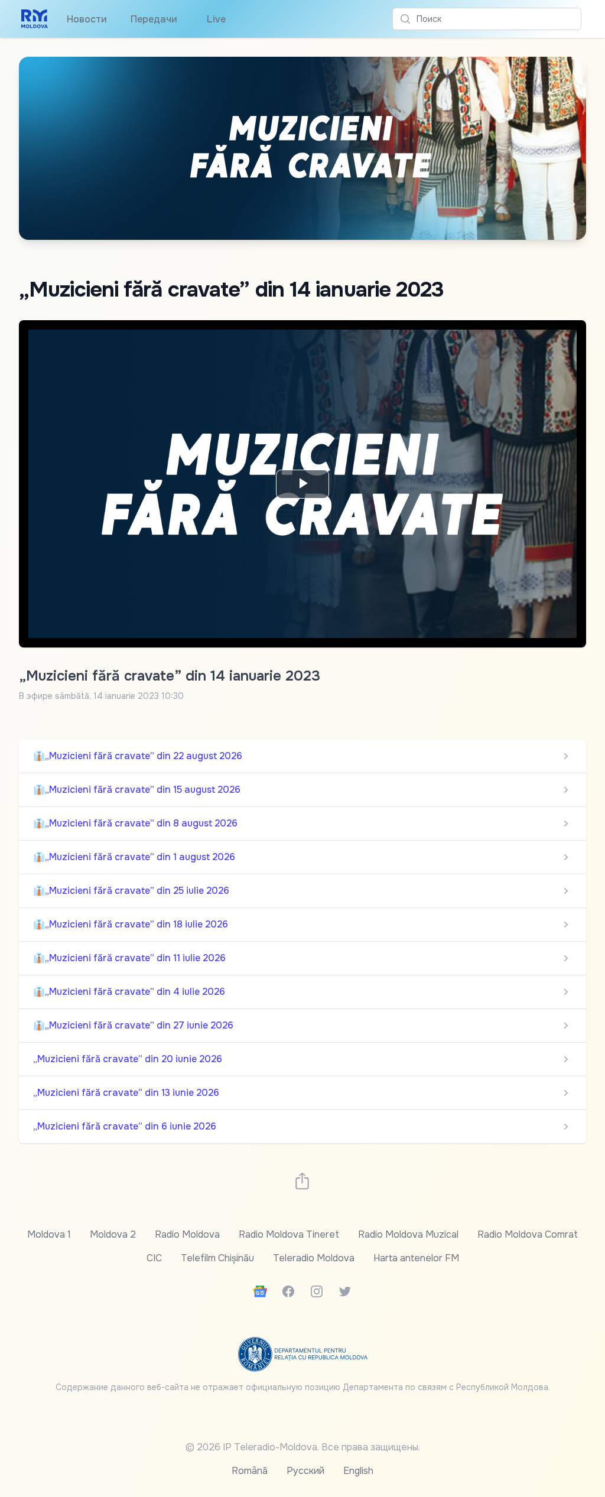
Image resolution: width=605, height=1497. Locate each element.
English (358, 1471)
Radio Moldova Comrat (527, 1234)
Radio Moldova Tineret (289, 1234)
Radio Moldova (187, 1234)
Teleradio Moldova (313, 1258)
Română (250, 1471)
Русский (305, 1471)
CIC (154, 1258)
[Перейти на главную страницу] (34, 19)
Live (213, 19)
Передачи (154, 19)
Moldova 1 (49, 1234)
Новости (87, 19)
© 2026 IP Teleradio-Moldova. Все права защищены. (303, 1447)
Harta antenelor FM (416, 1258)
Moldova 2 (113, 1234)
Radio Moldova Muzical (408, 1234)
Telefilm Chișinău (217, 1258)
